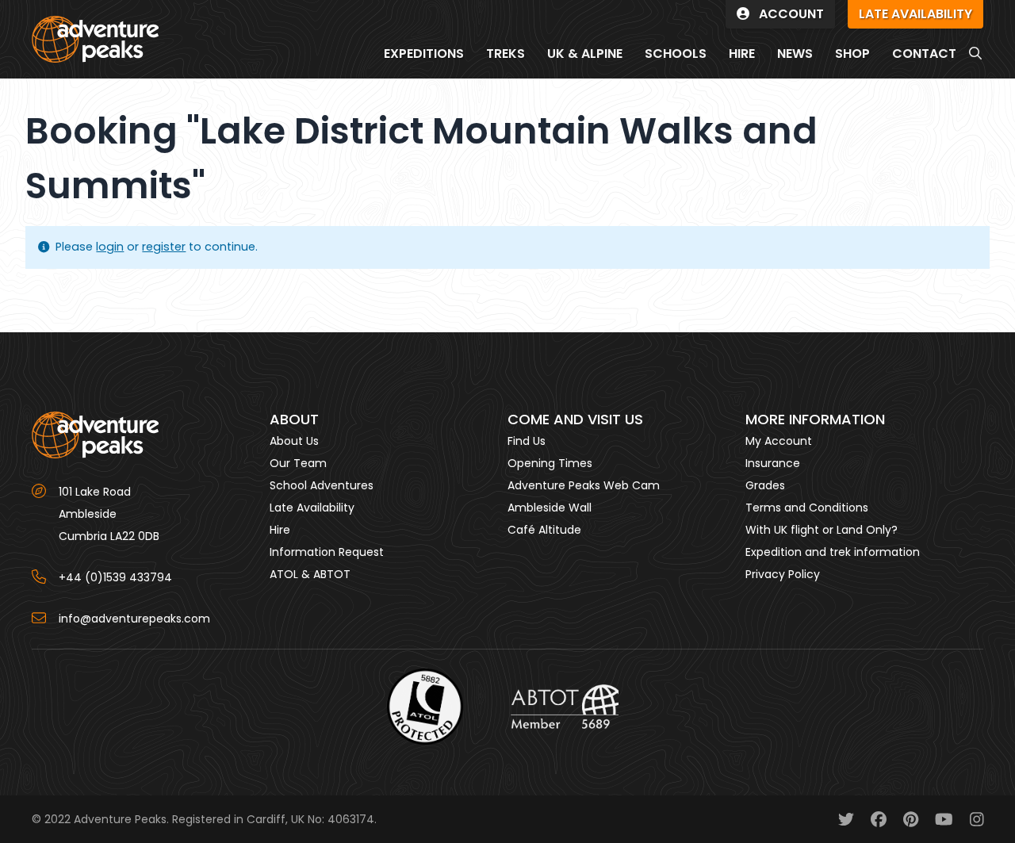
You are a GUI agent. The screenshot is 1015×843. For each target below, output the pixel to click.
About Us (294, 441)
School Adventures (321, 485)
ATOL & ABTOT (310, 574)
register (164, 247)
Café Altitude (544, 530)
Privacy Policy (782, 574)
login (110, 247)
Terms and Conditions (806, 507)
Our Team (298, 463)
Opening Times (550, 463)
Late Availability (312, 507)
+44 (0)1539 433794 (115, 577)
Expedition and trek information (832, 552)
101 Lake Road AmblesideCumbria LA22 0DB (109, 514)
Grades (765, 485)
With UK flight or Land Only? (821, 530)
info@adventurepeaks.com (134, 619)
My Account (778, 441)
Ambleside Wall (550, 507)
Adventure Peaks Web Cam (584, 485)
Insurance (772, 463)
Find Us (527, 441)
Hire (280, 530)
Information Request (327, 552)
